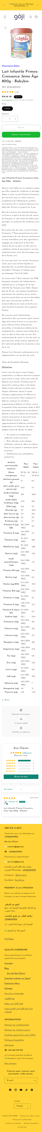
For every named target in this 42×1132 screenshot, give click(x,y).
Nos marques (10, 1063)
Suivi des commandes (14, 994)
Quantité (5, 114)
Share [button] (7, 700)
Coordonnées (22, 1127)
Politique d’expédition (31, 1123)
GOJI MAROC (13, 1116)
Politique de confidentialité (16, 1025)
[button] (5, 17)
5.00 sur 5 (27, 753)
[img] (9, 798)
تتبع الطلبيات (9, 999)
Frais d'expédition (7, 100)
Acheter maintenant (21, 135)
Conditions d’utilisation (14, 1123)
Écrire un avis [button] (20, 777)
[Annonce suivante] (37, 5)
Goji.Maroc (20, 880)
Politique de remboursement (17, 1030)
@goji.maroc (21, 875)
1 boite (8, 109)
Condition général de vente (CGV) (20, 1035)
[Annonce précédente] (4, 5)
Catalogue (9, 939)
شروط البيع (9, 1045)
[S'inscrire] (34, 1080)
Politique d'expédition (14, 1040)
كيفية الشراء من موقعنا (13, 1004)
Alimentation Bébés (11, 66)
